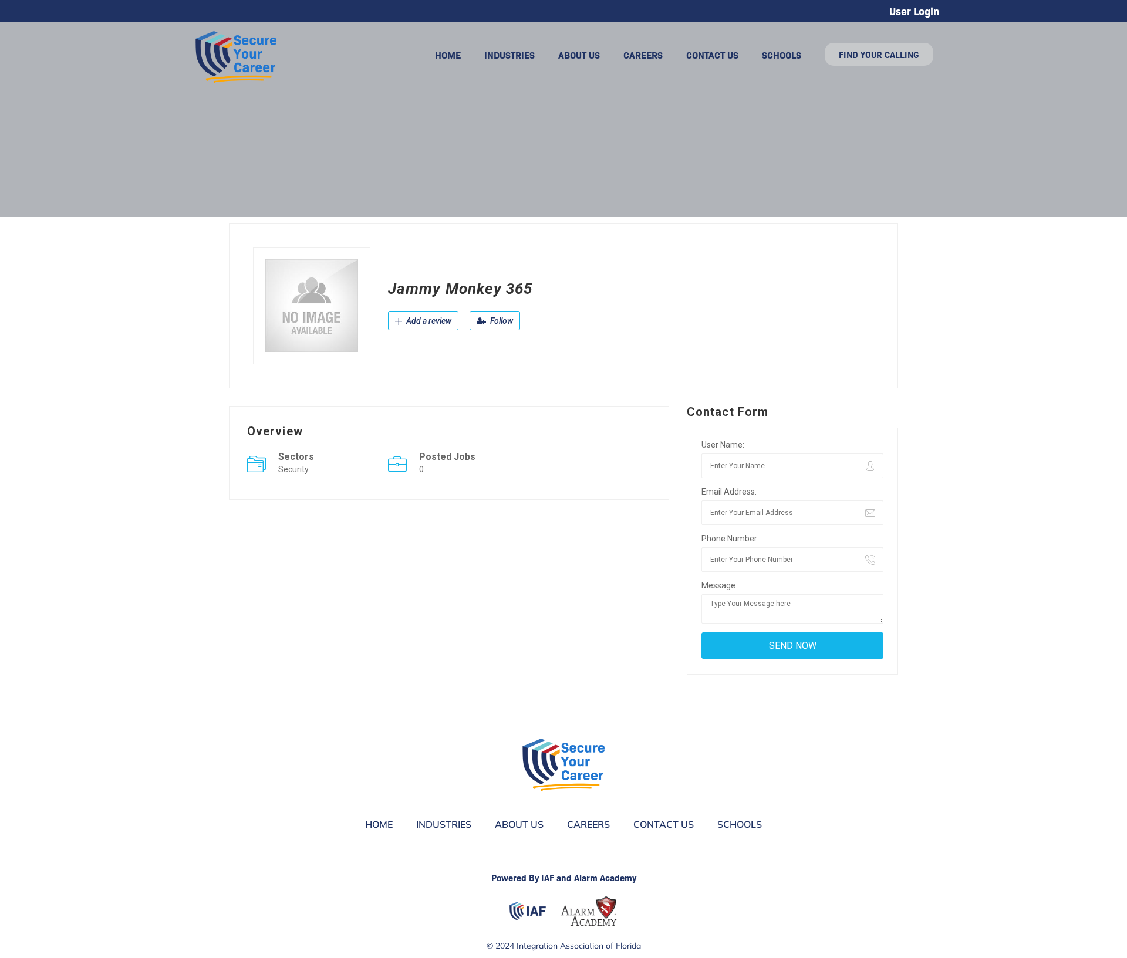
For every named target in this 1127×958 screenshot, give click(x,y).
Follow (500, 321)
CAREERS (643, 54)
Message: (719, 585)
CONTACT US (712, 54)
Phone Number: (730, 538)
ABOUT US (579, 54)
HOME (448, 54)
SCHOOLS (781, 54)
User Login (914, 11)
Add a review (427, 321)
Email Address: (729, 492)
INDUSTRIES (509, 54)
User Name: (722, 445)
